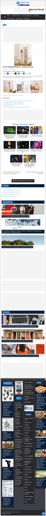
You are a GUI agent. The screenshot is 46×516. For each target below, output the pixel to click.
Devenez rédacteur (29, 382)
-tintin (4, 69)
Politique (26, 479)
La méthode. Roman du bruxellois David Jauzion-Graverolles (17, 107)
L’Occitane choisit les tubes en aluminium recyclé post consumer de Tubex (11, 172)
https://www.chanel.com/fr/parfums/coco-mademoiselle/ (13, 95)
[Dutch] (33, 9)
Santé (26, 487)
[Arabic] (30, 9)
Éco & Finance (36, 15)
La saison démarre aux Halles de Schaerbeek (13, 102)
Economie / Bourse (29, 458)
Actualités (27, 425)
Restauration (27, 484)
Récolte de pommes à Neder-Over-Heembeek (13, 104)
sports (26, 489)
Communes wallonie (29, 456)
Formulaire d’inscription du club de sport (29, 398)
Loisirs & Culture (28, 472)
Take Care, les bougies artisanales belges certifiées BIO (34, 172)
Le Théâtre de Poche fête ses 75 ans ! (19, 465)
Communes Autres (29, 446)
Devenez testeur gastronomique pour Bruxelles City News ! (29, 386)
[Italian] (41, 9)
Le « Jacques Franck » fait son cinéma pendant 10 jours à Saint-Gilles (18, 100)
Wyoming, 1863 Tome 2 (9, 105)
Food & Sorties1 (28, 469)
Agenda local (27, 427)
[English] (35, 9)
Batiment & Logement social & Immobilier (28, 439)
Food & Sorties (28, 467)
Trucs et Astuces (28, 499)
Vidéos (26, 501)
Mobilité (26, 474)
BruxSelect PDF (19, 18)
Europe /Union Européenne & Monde (28, 463)
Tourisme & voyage (29, 496)
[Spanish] (30, 11)
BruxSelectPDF (28, 402)
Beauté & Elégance (28, 443)
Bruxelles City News (11, 511)
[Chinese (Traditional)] (32, 9)
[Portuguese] (43, 9)
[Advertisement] (21, 10)
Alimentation (27, 430)
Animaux (26, 432)
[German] (39, 9)
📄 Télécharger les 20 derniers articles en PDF (23, 180)
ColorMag (3, 513)
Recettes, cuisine (28, 482)
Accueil (8, 15)
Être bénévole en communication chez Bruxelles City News (29, 392)
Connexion (26, 18)
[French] (37, 9)
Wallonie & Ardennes (26, 15)
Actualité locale (28, 422)
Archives (26, 435)
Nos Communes (28, 477)
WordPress (9, 513)
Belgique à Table (10, 18)
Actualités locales (16, 15)
